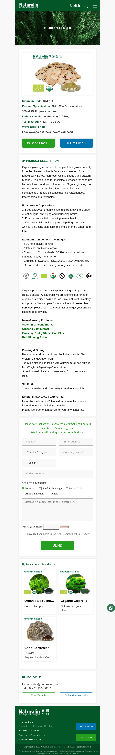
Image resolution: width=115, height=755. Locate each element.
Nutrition (30, 488)
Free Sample (38, 695)
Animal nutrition (34, 493)
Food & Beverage (52, 488)
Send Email (39, 143)
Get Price (76, 143)
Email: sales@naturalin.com (32, 735)
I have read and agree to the (58, 533)
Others (54, 493)
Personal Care (76, 488)
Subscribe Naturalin (76, 695)
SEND (57, 545)
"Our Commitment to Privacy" (73, 533)
